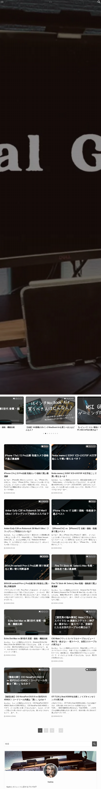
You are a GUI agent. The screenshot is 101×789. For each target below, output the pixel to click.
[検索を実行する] (94, 743)
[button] (43, 433)
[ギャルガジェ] (50, 2)
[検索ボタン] (99, 2)
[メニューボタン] (2, 2)
